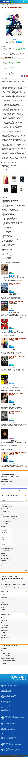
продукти (6, 691)
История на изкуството (6, 534)
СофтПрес (3, 609)
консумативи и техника (7, 689)
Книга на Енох (4, 712)
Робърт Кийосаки (4, 625)
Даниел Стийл (4, 617)
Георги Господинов (5, 637)
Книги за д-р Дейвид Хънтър (7, 586)
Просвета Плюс (4, 597)
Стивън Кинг (3, 632)
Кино (3, 537)
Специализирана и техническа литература (10, 516)
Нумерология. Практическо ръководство (9, 722)
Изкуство (3, 526)
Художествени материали (6, 690)
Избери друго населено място (19, 48)
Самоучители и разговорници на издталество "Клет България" (12, 579)
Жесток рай (4, 725)
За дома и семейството (5, 524)
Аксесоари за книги (5, 560)
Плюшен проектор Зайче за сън (8, 738)
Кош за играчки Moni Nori (7, 745)
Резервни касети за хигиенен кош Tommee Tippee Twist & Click (13, 753)
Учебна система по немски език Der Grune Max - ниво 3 (12, 587)
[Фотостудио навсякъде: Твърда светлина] (14, 24)
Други (2, 565)
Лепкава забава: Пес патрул (7, 711)
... (6, 4)
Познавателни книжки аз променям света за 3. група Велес (13, 584)
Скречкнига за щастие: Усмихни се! (8, 729)
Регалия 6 (3, 602)
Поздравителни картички (6, 562)
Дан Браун (3, 628)
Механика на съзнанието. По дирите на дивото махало (12, 724)
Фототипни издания (5, 550)
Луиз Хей (3, 618)
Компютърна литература (6, 504)
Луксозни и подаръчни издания (7, 548)
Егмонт (2, 607)
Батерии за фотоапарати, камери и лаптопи (10, 705)
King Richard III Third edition (7, 728)
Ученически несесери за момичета (8, 660)
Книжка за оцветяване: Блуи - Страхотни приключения (12, 751)
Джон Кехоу (3, 639)
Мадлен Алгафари (4, 623)
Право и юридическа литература (8, 518)
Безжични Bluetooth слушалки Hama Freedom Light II (11, 750)
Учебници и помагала (5, 509)
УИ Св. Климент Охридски (6, 595)
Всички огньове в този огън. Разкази (8, 716)
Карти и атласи (4, 551)
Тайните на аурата (5, 720)
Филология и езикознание (6, 513)
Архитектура (4, 530)
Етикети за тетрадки (5, 655)
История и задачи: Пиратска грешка (8, 723)
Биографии (3, 546)
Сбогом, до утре (5, 709)
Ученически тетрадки (5, 511)
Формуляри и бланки (5, 558)
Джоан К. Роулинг (4, 622)
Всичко (7, 698)
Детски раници (4, 648)
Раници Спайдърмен (5, 653)
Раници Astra (3, 663)
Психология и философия (6, 519)
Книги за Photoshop (5, 479)
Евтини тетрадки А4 (5, 582)
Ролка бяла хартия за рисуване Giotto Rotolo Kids (11, 737)
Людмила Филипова (5, 627)
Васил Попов (3, 635)
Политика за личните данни (23, 756)
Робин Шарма (4, 620)
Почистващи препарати (6, 687)
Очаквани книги (4, 568)
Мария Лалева (4, 634)
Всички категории (23, 570)
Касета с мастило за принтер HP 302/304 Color (10, 736)
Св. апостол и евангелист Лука (7, 599)
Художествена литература (6, 506)
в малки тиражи (8, 700)
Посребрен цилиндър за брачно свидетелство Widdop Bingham (13, 746)
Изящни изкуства (5, 532)
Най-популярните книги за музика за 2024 (10, 476)
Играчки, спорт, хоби (6, 733)
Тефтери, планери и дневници (7, 563)
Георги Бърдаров (4, 630)
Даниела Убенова (4, 604)
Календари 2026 (4, 555)
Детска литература (5, 508)
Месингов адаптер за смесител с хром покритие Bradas (12, 748)
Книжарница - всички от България (9, 685)
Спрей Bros (3, 484)
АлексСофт (11, 64)
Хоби (2, 556)
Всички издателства (23, 611)
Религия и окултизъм (5, 521)
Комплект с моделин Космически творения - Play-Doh (11, 744)
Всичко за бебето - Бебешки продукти (9, 695)
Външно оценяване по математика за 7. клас (10, 581)
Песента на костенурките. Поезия (8, 719)
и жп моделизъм (7, 697)
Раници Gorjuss (4, 656)
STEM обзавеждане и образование (8, 696)
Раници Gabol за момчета (6, 661)
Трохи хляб (4, 727)
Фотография (10, 4)
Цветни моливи (4, 650)
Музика (3, 535)
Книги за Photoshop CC (5, 477)
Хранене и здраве (4, 523)
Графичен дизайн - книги (6, 481)
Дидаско (2, 605)
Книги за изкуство (12, 66)
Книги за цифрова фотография (7, 474)
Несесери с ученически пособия (7, 658)
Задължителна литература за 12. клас (9, 576)
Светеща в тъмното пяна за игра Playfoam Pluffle (11, 749)
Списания (3, 567)
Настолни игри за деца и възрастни (8, 686)
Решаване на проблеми (6, 743)
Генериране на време (6, 710)
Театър (3, 539)
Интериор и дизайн (5, 528)
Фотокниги (4, 542)
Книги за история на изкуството (7, 483)
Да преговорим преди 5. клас (7, 734)
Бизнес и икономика (5, 503)
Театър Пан (3, 594)
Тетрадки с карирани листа (6, 651)
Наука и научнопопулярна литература (9, 514)
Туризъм (3, 553)
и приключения (6, 701)
